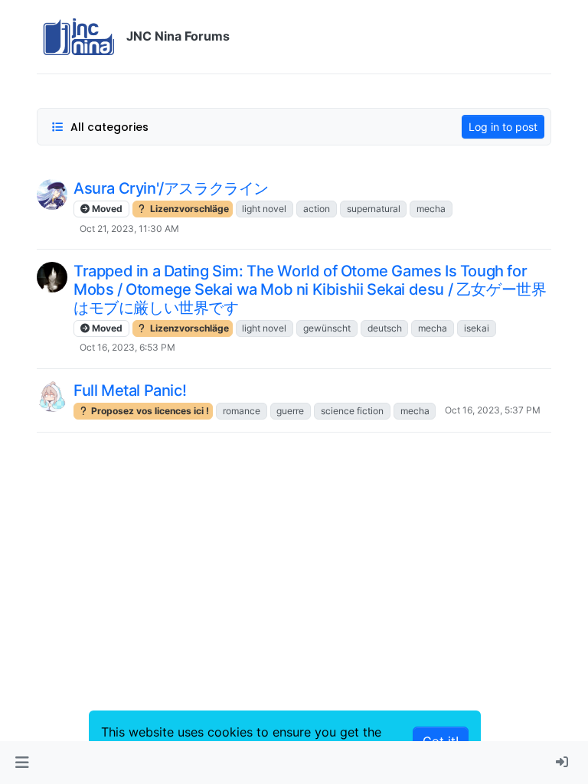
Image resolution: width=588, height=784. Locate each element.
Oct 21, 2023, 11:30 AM (129, 228)
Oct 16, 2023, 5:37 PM (493, 410)
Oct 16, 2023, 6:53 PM (127, 347)
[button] (22, 762)
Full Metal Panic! (130, 390)
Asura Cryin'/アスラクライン (171, 188)
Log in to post (503, 126)
